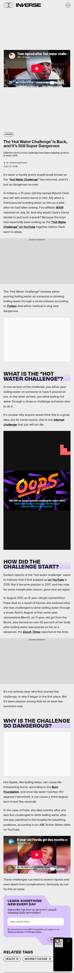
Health (10, 958)
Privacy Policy (35, 931)
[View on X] (37, 340)
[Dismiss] (68, 941)
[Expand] (57, 941)
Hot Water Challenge (24, 179)
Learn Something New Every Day (25, 902)
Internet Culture (36, 958)
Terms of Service (16, 931)
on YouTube (56, 580)
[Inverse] (28, 5)
